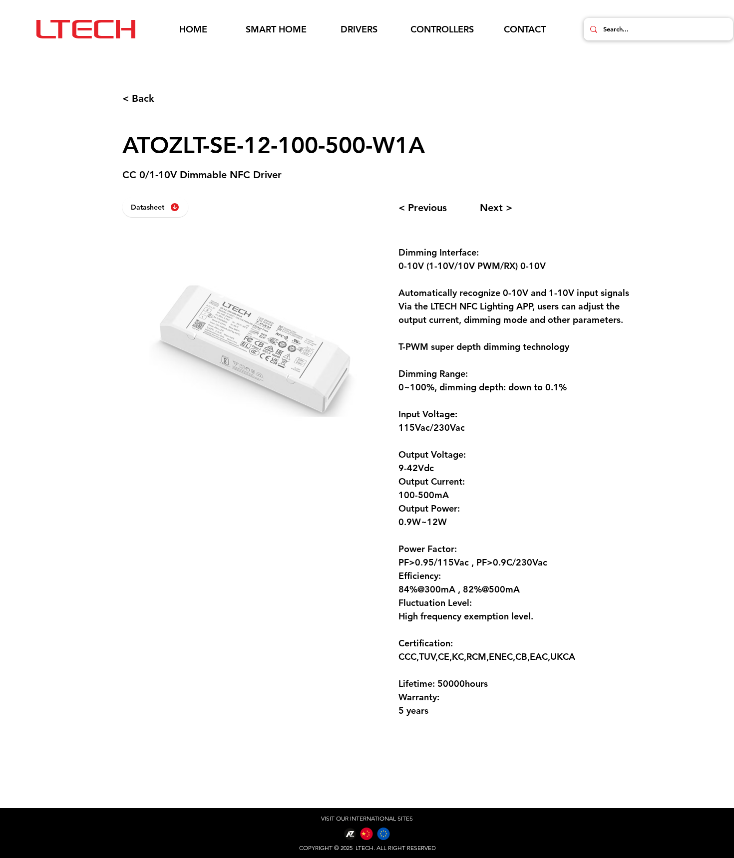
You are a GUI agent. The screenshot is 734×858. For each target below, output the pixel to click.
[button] (276, 29)
